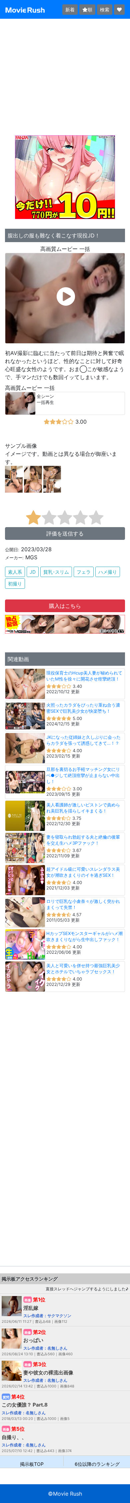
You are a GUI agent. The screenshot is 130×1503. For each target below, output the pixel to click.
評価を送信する (65, 533)
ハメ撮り (107, 572)
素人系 (15, 572)
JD (33, 572)
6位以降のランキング (97, 1463)
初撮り (15, 583)
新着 (70, 9)
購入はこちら (65, 605)
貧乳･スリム (56, 572)
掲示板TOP (32, 1463)
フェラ (84, 572)
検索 (104, 9)
